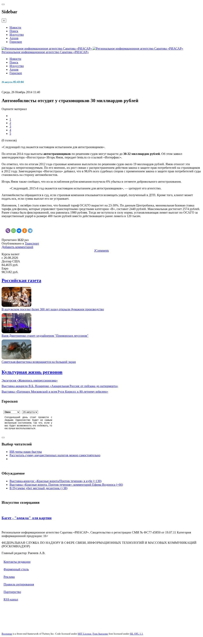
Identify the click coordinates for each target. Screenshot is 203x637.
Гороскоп (16, 41)
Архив (14, 38)
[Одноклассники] (24, 230)
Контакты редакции (17, 561)
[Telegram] (30, 230)
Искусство (17, 34)
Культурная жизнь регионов (32, 372)
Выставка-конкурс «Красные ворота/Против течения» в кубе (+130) (56, 481)
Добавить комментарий (17, 247)
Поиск (14, 31)
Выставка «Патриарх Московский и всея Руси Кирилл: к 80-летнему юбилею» (55, 391)
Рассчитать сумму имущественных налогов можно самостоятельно (55, 455)
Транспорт (32, 243)
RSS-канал (11, 599)
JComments (101, 250)
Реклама (9, 576)
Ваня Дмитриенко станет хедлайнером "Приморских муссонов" (45, 335)
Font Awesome (100, 633)
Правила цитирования (19, 584)
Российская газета (21, 280)
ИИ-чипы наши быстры (26, 451)
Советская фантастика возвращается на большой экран (39, 362)
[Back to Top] (3, 437)
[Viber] (8, 230)
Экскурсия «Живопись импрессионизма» (30, 380)
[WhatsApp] (13, 230)
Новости (15, 27)
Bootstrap (7, 633)
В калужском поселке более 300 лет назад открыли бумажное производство (53, 309)
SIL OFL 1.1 (136, 633)
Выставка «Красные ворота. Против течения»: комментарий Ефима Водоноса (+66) (66, 484)
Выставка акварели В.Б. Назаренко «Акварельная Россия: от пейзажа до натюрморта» (60, 386)
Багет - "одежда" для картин (27, 518)
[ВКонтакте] (19, 230)
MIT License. (85, 633)
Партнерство (12, 592)
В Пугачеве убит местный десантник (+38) (38, 488)
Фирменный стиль (16, 569)
